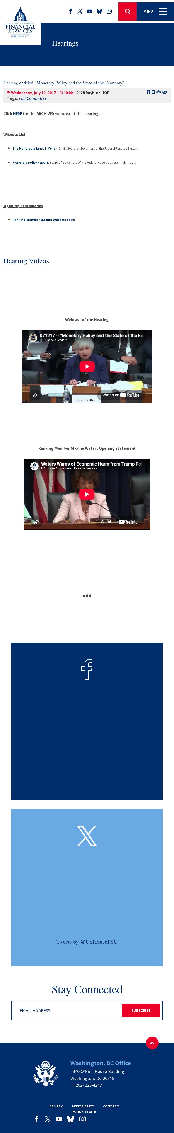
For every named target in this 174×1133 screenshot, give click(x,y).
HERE (17, 113)
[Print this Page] (158, 91)
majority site (84, 1111)
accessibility (83, 1106)
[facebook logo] (87, 669)
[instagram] (109, 11)
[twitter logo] (87, 836)
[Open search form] (127, 11)
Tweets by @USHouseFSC (87, 941)
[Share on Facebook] (148, 91)
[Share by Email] (164, 91)
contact (111, 1106)
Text (70, 220)
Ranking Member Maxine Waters (38, 220)
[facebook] (70, 11)
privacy (56, 1106)
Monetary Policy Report (30, 162)
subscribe (140, 1010)
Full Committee (33, 98)
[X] (79, 11)
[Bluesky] (99, 11)
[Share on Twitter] (153, 91)
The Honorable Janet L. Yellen (34, 148)
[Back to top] (152, 1043)
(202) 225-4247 (88, 1085)
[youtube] (89, 11)
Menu (148, 11)
